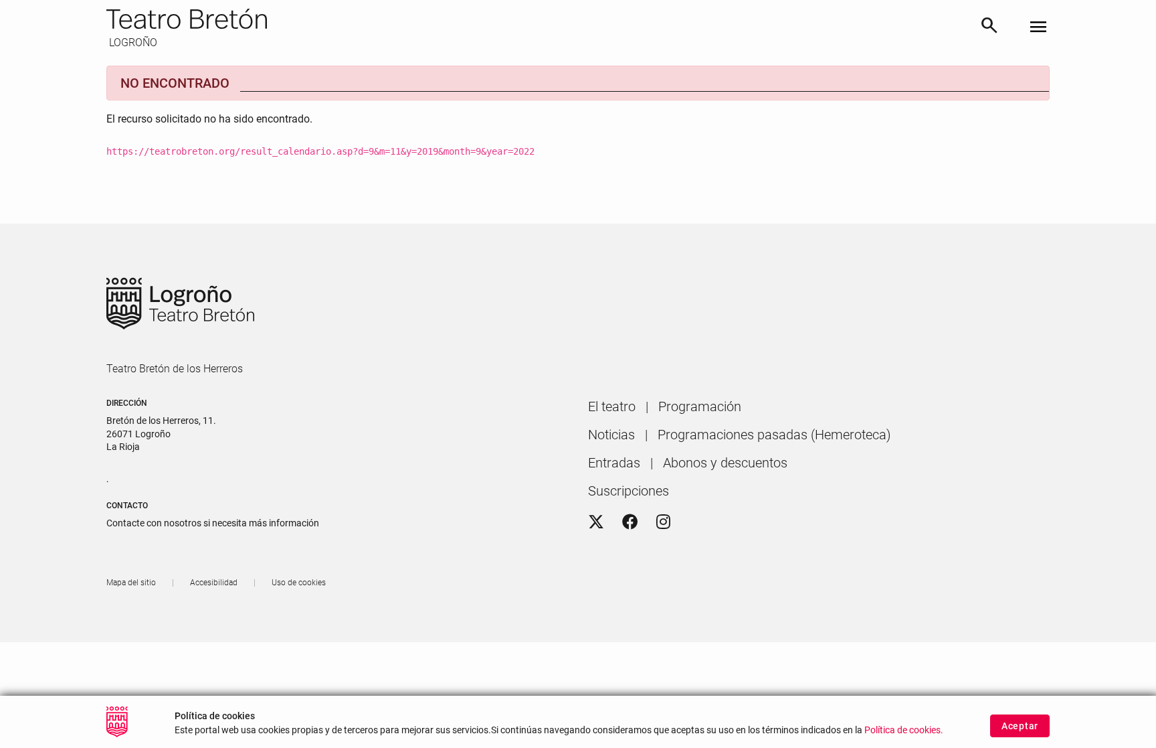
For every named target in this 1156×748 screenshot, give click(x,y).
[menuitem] (612, 406)
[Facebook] (630, 522)
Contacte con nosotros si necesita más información (212, 523)
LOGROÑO (131, 42)
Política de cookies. (903, 729)
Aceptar (1019, 726)
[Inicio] (537, 19)
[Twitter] (596, 522)
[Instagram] (663, 522)
